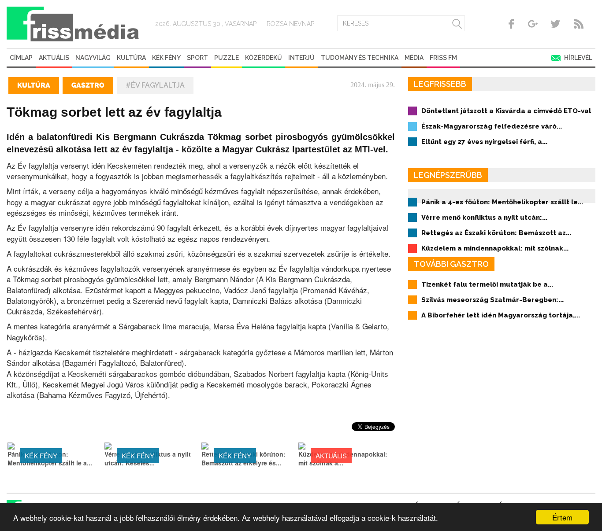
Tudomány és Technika (359, 57)
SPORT (197, 57)
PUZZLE (226, 57)
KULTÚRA (131, 57)
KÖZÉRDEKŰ (263, 57)
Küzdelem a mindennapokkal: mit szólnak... (495, 248)
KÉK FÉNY (166, 57)
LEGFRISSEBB (440, 83)
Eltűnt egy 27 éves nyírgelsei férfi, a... (484, 142)
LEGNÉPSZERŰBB (448, 175)
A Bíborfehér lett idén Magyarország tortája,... (500, 315)
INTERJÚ (301, 57)
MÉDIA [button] (414, 57)
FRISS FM (443, 57)
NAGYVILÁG (93, 57)
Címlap (21, 57)
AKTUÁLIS (54, 57)
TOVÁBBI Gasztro (451, 264)
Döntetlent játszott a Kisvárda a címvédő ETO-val (506, 111)
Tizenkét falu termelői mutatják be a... (487, 284)
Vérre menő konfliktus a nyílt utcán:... (484, 217)
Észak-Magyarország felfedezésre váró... (491, 126)
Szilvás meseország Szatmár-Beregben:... (492, 300)
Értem (562, 517)
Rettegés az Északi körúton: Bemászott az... (496, 233)
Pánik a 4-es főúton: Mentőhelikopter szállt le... (502, 202)
